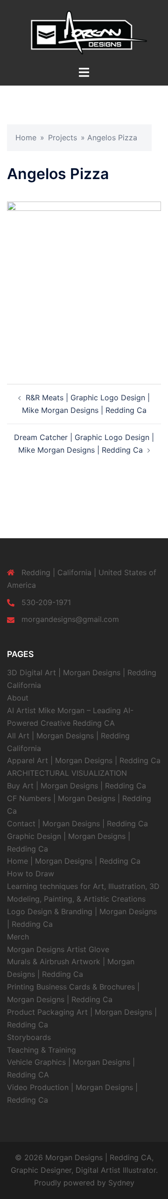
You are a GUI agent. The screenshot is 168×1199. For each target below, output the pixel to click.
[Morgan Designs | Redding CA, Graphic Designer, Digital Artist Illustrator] (84, 31)
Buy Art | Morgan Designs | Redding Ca (76, 785)
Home (25, 137)
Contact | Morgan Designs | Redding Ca (77, 823)
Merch (18, 936)
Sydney (121, 1182)
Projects (62, 137)
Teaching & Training (41, 1050)
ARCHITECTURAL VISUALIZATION (67, 773)
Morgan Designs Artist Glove (58, 949)
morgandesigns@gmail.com (70, 619)
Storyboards (29, 1037)
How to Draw (30, 873)
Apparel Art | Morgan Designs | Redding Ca (84, 760)
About (17, 697)
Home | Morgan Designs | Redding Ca (73, 861)
